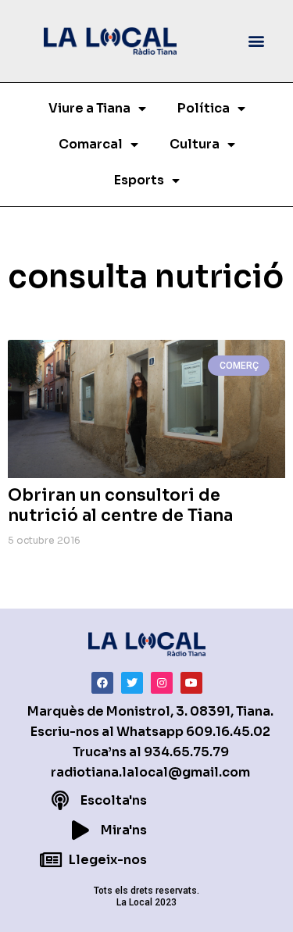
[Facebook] (102, 683)
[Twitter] (132, 683)
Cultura (195, 144)
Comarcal (91, 144)
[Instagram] (162, 683)
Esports (139, 180)
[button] (257, 41)
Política (203, 108)
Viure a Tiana (89, 108)
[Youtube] (191, 683)
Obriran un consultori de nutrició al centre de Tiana (120, 505)
